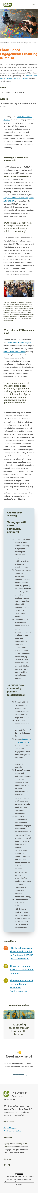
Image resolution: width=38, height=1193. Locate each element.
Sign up (6, 1137)
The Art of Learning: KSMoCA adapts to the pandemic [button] (22, 969)
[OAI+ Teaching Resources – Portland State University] (8, 5)
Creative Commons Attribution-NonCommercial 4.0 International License (19, 1175)
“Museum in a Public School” (14, 351)
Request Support (10, 1121)
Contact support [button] (19, 1067)
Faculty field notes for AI (19, 1026)
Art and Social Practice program (18, 342)
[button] (33, 4)
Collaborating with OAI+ (13, 1124)
